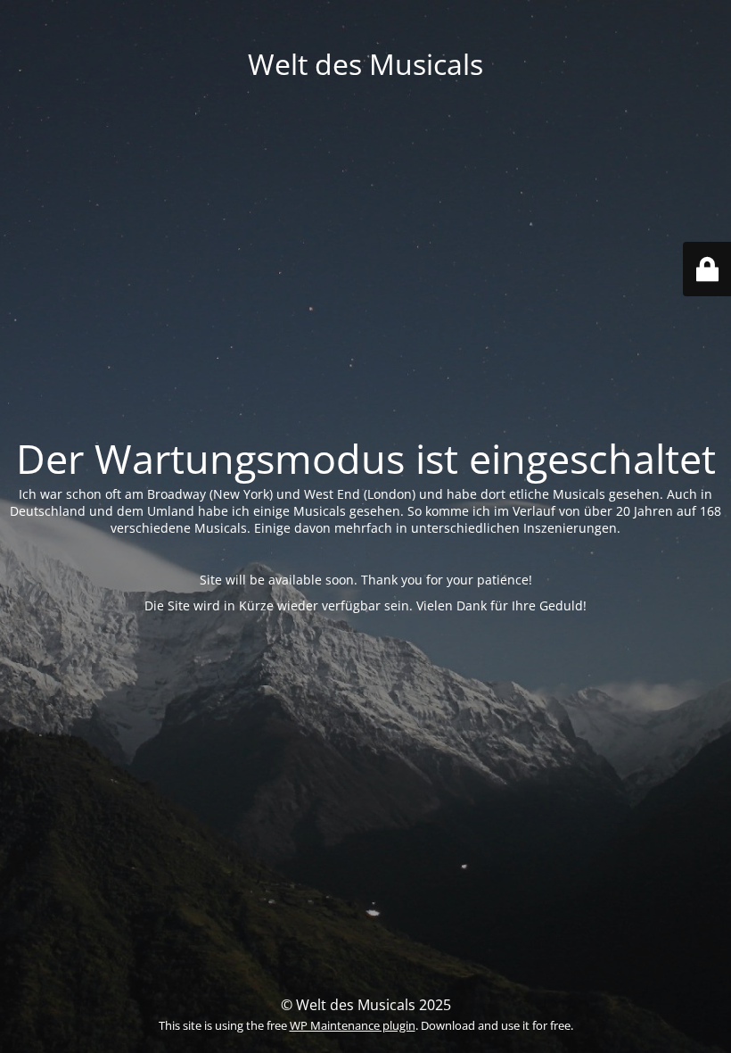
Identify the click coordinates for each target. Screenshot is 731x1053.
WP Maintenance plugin (352, 1025)
